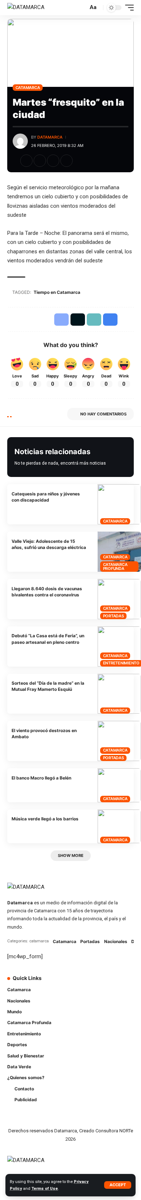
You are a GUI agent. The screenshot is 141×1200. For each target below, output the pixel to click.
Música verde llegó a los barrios (45, 818)
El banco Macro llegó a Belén (41, 778)
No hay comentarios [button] (103, 414)
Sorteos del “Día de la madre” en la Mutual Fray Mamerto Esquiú (48, 686)
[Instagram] (113, 983)
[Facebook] (83, 983)
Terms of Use (44, 1188)
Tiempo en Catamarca (57, 292)
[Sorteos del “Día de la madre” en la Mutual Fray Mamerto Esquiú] (119, 694)
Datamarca (50, 137)
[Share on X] (40, 161)
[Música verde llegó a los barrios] (119, 826)
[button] (117, 1185)
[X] (93, 983)
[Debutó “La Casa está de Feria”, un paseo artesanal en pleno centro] (119, 646)
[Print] (66, 161)
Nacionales (115, 941)
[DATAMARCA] (25, 7)
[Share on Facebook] (26, 161)
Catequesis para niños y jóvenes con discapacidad (46, 497)
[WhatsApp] (83, 997)
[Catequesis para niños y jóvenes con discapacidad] (119, 504)
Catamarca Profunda (115, 566)
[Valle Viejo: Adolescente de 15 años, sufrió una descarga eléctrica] (119, 552)
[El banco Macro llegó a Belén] (119, 785)
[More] (80, 161)
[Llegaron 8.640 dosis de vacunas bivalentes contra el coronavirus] (119, 599)
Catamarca (28, 87)
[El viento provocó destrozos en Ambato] (119, 741)
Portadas (113, 615)
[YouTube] (103, 983)
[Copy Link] (53, 161)
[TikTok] (123, 983)
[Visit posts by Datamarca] (20, 141)
